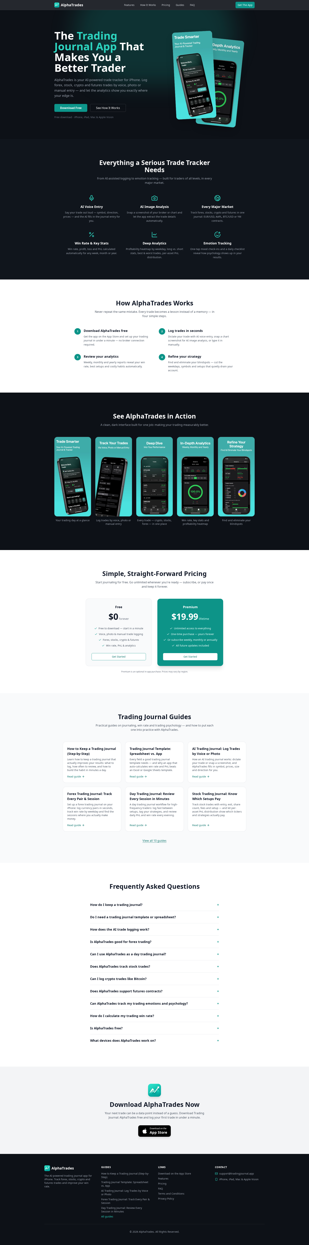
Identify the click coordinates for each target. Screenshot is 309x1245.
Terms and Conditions (171, 1193)
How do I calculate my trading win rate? (154, 1016)
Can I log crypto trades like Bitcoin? (154, 979)
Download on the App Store (174, 1173)
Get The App (245, 5)
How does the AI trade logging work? (154, 929)
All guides (107, 1216)
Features (129, 5)
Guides (180, 5)
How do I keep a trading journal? (154, 905)
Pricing (166, 5)
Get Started (119, 656)
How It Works (148, 5)
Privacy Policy (166, 1198)
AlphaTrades (146, 1231)
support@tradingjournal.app (236, 1173)
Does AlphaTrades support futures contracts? (154, 991)
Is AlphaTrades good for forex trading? (154, 942)
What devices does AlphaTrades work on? (154, 1040)
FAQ (192, 5)
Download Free (71, 108)
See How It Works (108, 108)
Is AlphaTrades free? (154, 1028)
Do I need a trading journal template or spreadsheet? (154, 917)
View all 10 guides (154, 841)
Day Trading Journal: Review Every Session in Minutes (121, 1209)
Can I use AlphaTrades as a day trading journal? (154, 954)
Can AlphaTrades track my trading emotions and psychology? (154, 1003)
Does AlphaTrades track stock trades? (154, 966)
